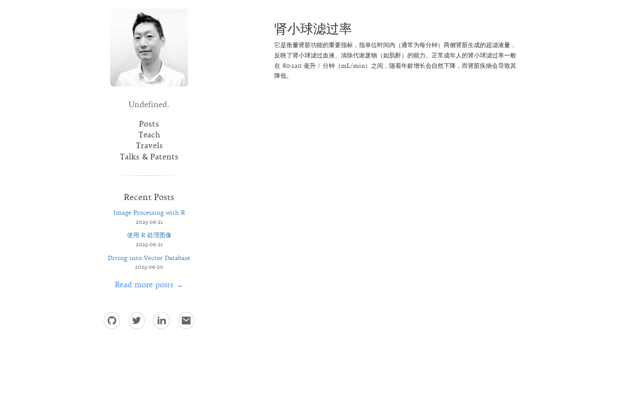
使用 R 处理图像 (149, 235)
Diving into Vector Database (149, 258)
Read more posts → (149, 284)
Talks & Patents (149, 157)
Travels (149, 145)
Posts (149, 124)
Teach (149, 135)
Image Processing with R (149, 212)
